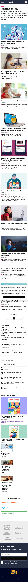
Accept (14, 297)
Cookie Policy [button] (18, 291)
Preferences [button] (23, 293)
